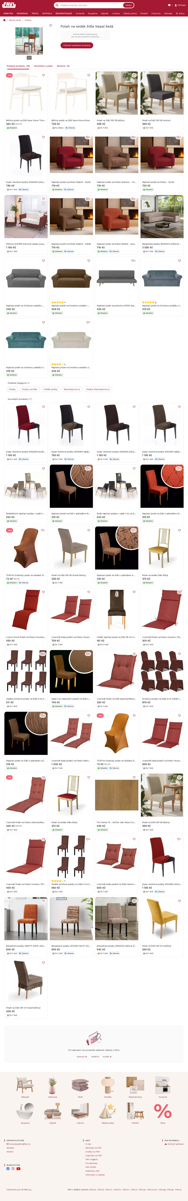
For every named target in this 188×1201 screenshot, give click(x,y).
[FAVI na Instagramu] (13, 1168)
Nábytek (25, 1097)
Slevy (162, 1123)
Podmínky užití (92, 1171)
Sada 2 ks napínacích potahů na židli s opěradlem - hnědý (79, 699)
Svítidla (107, 1097)
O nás (88, 1144)
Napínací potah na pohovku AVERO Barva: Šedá (119, 305)
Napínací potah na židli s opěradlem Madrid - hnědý (76, 513)
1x (65, 364)
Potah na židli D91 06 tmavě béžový (68, 575)
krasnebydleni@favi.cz (19, 1144)
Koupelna (25, 1123)
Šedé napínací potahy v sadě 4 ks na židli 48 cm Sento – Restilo (128, 513)
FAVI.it (134, 1189)
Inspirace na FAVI (93, 1155)
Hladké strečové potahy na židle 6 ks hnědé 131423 (31, 699)
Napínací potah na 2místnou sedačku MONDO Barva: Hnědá (80, 305)
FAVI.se (142, 1189)
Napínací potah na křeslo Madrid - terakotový (119, 244)
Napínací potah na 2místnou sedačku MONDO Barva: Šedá (34, 305)
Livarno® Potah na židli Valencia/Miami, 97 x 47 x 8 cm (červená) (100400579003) (136, 699)
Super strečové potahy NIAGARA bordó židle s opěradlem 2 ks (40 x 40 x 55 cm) (45, 451)
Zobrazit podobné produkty (76, 45)
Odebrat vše (82, 1057)
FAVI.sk (92, 1189)
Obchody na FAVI (93, 1148)
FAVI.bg (162, 1189)
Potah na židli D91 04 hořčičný (156, 946)
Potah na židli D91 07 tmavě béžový (23, 1008)
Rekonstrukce (135, 1097)
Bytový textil (15, 20)
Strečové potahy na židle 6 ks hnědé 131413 (163, 699)
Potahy (28, 20)
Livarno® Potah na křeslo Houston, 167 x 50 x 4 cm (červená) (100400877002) (43, 884)
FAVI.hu (118, 1189)
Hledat (128, 5)
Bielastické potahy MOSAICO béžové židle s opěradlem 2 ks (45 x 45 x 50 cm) (134, 946)
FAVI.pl (101, 1189)
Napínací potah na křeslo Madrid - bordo (71, 182)
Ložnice (80, 1123)
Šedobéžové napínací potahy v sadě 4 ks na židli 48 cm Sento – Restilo (41, 513)
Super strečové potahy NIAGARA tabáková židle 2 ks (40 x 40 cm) (83, 451)
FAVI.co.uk (152, 1189)
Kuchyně (163, 1097)
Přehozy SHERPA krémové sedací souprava (27, 244)
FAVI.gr (170, 1189)
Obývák (52, 1123)
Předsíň (135, 1123)
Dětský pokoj (108, 1123)
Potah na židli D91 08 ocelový (156, 120)
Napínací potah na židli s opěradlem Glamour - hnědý (32, 760)
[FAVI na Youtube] (18, 1168)
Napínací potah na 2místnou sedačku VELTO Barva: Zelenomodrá (37, 367)
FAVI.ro (109, 1189)
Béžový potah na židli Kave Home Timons (26, 120)
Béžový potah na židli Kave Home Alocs (70, 120)
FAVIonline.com (14, 1189)
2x (156, 302)
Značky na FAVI (92, 1152)
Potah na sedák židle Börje (155, 575)
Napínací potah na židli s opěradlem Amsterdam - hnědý (124, 575)
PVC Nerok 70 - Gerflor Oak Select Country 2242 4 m (123, 822)
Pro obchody (91, 1163)
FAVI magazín (91, 1159)
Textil (80, 1097)
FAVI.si (178, 1189)
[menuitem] (8, 13)
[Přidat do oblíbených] (50, 25)
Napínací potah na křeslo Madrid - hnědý (71, 244)
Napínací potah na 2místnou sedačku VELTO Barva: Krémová (80, 367)
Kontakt (10, 1148)
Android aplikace (176, 1144)
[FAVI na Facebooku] (8, 1168)
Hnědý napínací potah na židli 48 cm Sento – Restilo (122, 637)
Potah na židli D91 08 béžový (111, 120)
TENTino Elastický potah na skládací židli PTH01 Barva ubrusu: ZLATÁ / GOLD (134, 760)
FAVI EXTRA (90, 1167)
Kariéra (10, 1152)
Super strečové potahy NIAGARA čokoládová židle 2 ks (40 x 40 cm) (39, 182)
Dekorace (52, 1097)
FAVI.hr (126, 1189)
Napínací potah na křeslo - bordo (158, 182)
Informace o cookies (95, 1175)
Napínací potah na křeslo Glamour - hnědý (117, 182)
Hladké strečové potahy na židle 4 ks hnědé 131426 (76, 884)
